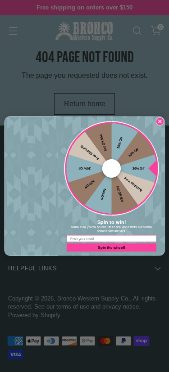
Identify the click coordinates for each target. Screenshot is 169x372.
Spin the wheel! (111, 248)
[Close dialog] (159, 121)
